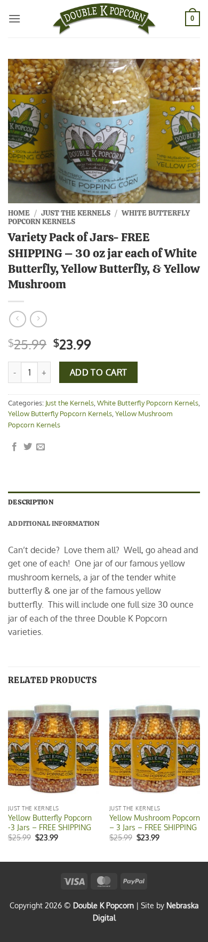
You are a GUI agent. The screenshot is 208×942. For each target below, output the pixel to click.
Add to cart (98, 372)
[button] (14, 18)
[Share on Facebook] (14, 447)
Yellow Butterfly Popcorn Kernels (60, 413)
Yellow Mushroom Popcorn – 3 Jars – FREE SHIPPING (154, 822)
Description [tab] (30, 502)
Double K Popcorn (103, 905)
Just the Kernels (75, 213)
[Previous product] (38, 319)
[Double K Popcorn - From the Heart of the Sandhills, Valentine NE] (104, 18)
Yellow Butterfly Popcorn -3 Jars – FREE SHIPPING (50, 822)
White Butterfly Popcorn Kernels (147, 403)
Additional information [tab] (54, 523)
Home (19, 213)
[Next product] (17, 319)
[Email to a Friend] (40, 447)
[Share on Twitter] (27, 447)
